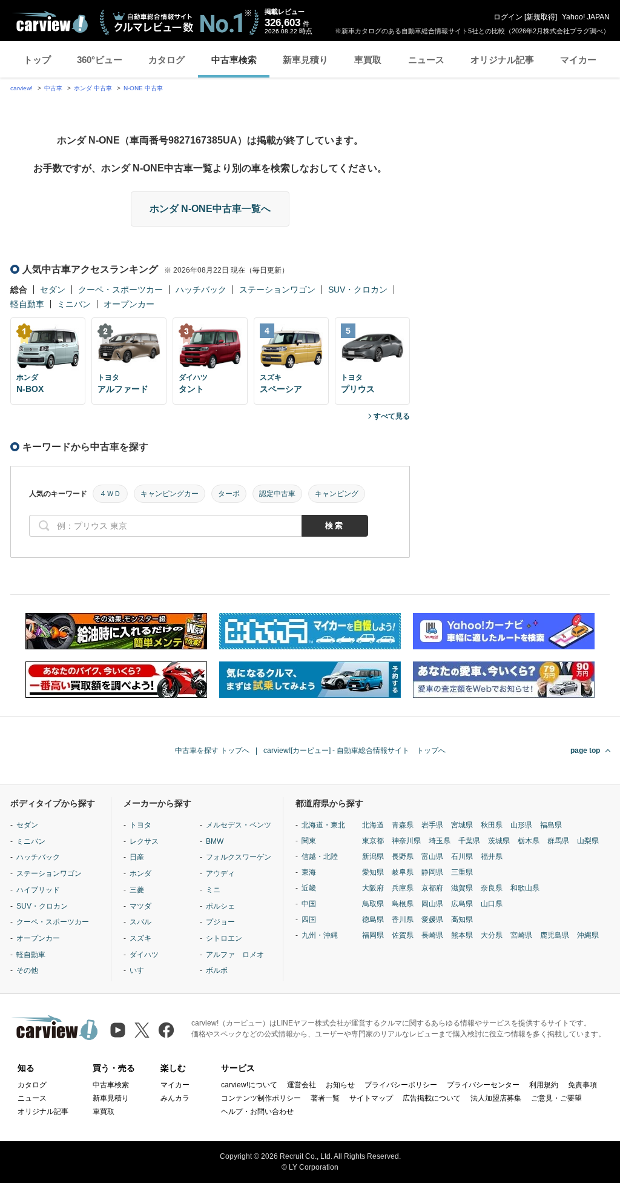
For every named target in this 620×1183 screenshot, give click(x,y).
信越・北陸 (320, 856)
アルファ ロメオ (235, 954)
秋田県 (492, 825)
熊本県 (462, 935)
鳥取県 (373, 904)
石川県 (462, 856)
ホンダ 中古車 (93, 88)
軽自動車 (27, 304)
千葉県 (469, 841)
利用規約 (543, 1085)
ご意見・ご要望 (556, 1098)
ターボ (229, 493)
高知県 (462, 919)
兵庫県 (403, 888)
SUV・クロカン (358, 289)
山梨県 (588, 841)
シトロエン (224, 938)
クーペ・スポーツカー (120, 289)
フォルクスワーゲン (238, 857)
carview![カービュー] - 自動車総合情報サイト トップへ (354, 750)
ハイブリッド (38, 890)
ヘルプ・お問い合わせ (257, 1111)
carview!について (249, 1085)
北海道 (373, 825)
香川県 (403, 919)
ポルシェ (220, 906)
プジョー (220, 922)
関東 (309, 841)
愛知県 (373, 872)
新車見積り (305, 60)
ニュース (426, 60)
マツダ (140, 906)
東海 (309, 872)
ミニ (213, 890)
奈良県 (492, 888)
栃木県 (528, 841)
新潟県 (373, 856)
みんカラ (175, 1098)
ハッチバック (201, 289)
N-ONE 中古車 (143, 88)
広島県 (462, 904)
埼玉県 (439, 841)
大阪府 (373, 888)
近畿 (309, 888)
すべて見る (392, 416)
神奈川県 (406, 841)
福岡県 (373, 935)
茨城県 (499, 841)
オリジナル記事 (502, 60)
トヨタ (140, 825)
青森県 (403, 825)
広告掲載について (432, 1098)
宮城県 (462, 825)
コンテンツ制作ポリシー (261, 1098)
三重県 (462, 872)
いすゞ (140, 970)
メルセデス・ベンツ (238, 825)
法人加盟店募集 (495, 1098)
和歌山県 (524, 888)
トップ (37, 60)
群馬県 (558, 841)
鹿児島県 (554, 935)
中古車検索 (234, 60)
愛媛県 (432, 919)
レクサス (144, 841)
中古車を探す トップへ (212, 750)
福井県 (492, 856)
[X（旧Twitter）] (142, 1030)
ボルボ (217, 970)
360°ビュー (99, 60)
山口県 (492, 904)
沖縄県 (588, 935)
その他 (27, 970)
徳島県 (373, 919)
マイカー (578, 60)
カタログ (166, 60)
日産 (137, 857)
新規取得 (540, 17)
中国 (309, 904)
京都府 (432, 888)
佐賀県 (403, 935)
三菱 (137, 890)
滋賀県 (462, 888)
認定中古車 (277, 493)
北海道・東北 (323, 825)
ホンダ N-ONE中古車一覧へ (210, 209)
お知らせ (340, 1085)
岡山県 (432, 904)
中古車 (53, 88)
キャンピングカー (169, 493)
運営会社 (301, 1085)
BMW (214, 841)
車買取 (367, 60)
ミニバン (74, 304)
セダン (52, 289)
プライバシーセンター (483, 1085)
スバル (140, 922)
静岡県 (432, 872)
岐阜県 (403, 872)
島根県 (403, 904)
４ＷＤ (110, 493)
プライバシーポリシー (400, 1085)
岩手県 (432, 825)
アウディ (220, 873)
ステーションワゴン (277, 289)
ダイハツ (144, 954)
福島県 (551, 825)
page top (585, 750)
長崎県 (432, 935)
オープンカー (129, 304)
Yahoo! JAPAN (586, 17)
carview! (21, 88)
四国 (309, 919)
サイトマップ (371, 1098)
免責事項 (582, 1085)
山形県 (521, 825)
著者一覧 (325, 1098)
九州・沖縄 (320, 935)
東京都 (373, 841)
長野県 (403, 856)
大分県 (492, 935)
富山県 (432, 856)
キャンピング (336, 493)
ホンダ (140, 873)
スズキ (140, 938)
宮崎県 (521, 935)
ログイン (508, 17)
